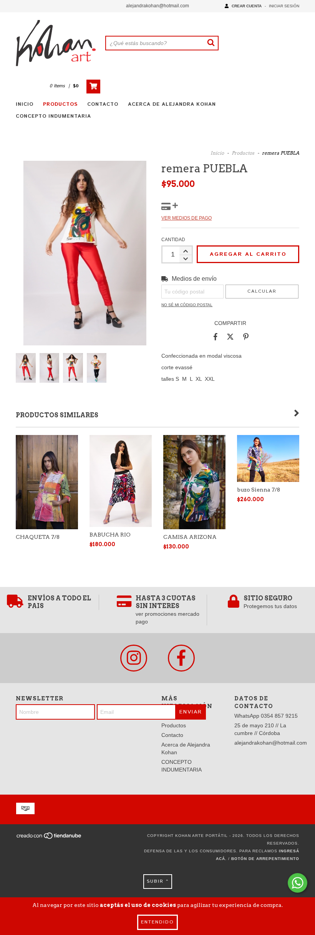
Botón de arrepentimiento (265, 859)
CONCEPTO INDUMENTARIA (53, 116)
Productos (60, 104)
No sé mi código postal (186, 305)
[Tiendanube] (49, 838)
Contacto (102, 104)
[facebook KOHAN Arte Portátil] (181, 658)
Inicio (24, 104)
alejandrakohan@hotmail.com (157, 5)
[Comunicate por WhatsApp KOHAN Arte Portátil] (297, 883)
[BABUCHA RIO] (121, 481)
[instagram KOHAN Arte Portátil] (133, 658)
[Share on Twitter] (230, 336)
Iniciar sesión (284, 6)
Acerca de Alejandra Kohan (172, 104)
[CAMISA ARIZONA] (194, 482)
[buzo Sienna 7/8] (268, 458)
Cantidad (173, 239)
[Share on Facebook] (215, 336)
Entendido (157, 922)
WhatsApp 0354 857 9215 (266, 716)
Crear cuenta (247, 6)
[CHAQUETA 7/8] (47, 482)
